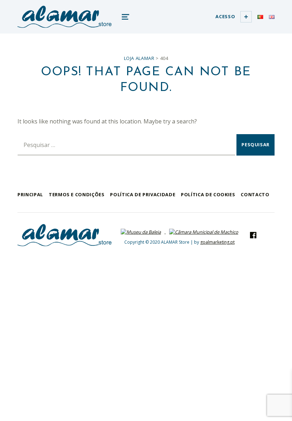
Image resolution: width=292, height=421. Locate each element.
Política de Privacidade (142, 194)
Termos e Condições (77, 194)
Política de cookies (208, 194)
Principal (30, 194)
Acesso (225, 16)
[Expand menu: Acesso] (246, 16)
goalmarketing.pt (217, 242)
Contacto (255, 194)
